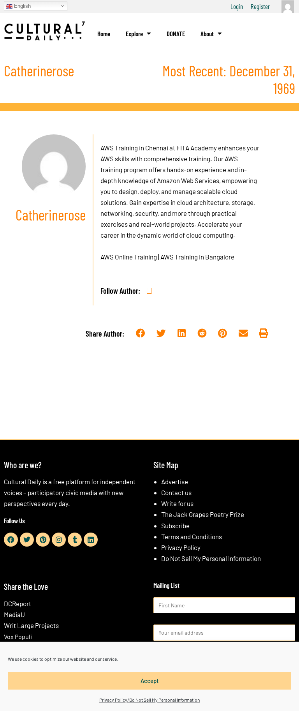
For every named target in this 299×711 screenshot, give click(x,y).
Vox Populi (18, 636)
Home (103, 33)
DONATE (176, 33)
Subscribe (175, 525)
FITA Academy (196, 148)
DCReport (17, 603)
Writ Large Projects (31, 625)
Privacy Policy (181, 547)
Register (260, 6)
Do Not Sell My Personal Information (211, 558)
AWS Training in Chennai (134, 148)
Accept (150, 680)
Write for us (177, 503)
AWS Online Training (128, 257)
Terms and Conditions (191, 536)
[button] (140, 333)
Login (236, 6)
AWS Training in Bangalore (197, 257)
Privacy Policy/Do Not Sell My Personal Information (149, 699)
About (207, 33)
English (21, 6)
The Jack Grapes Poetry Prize (202, 514)
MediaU (14, 614)
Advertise (174, 481)
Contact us (176, 492)
